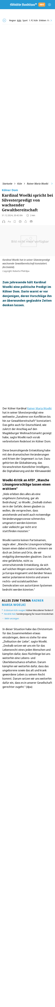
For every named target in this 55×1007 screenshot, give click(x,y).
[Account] (49, 5)
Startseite (7, 183)
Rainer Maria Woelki (37, 183)
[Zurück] (4, 20)
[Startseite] (23, 5)
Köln (19, 183)
